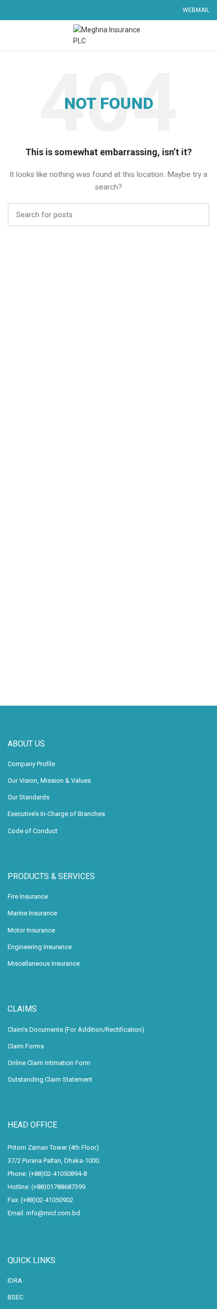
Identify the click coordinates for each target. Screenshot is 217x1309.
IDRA (15, 1280)
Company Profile (31, 764)
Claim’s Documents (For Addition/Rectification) (76, 1029)
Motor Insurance (31, 930)
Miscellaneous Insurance (44, 963)
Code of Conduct (33, 831)
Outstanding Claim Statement (50, 1079)
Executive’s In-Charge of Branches (56, 814)
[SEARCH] (195, 214)
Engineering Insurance (40, 947)
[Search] (205, 35)
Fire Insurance (28, 896)
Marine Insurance (32, 913)
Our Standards (28, 797)
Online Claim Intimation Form (49, 1063)
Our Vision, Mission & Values (49, 780)
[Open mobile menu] (12, 35)
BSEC (15, 1297)
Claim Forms (26, 1046)
